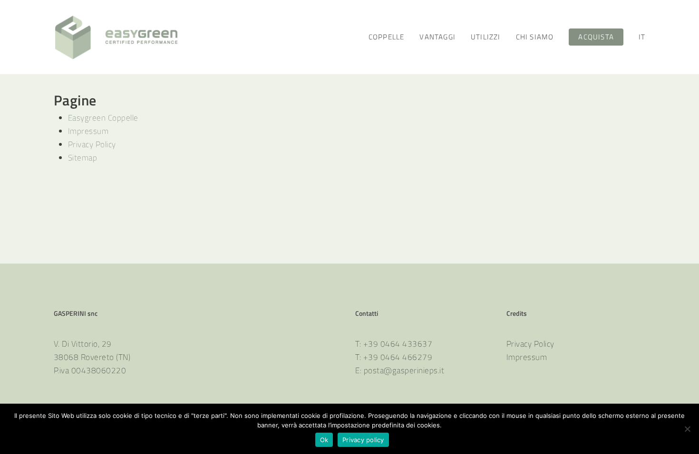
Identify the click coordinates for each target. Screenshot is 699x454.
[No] (687, 429)
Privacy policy (363, 440)
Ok (324, 440)
